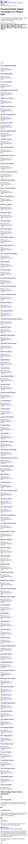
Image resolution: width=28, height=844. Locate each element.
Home (3, 2)
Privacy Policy (14, 828)
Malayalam (10, 27)
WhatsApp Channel (15, 2)
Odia (20, 26)
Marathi (15, 26)
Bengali (18, 24)
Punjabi (4, 27)
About (7, 2)
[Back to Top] (1, 842)
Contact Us (7, 828)
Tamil (9, 26)
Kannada (24, 24)
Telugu (3, 26)
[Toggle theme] (21, 2)
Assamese (24, 27)
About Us (3, 828)
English (7, 24)
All (2, 24)
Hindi (12, 24)
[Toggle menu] (4, 4)
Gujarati (17, 27)
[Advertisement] (14, 45)
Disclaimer (20, 828)
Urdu (3, 29)
